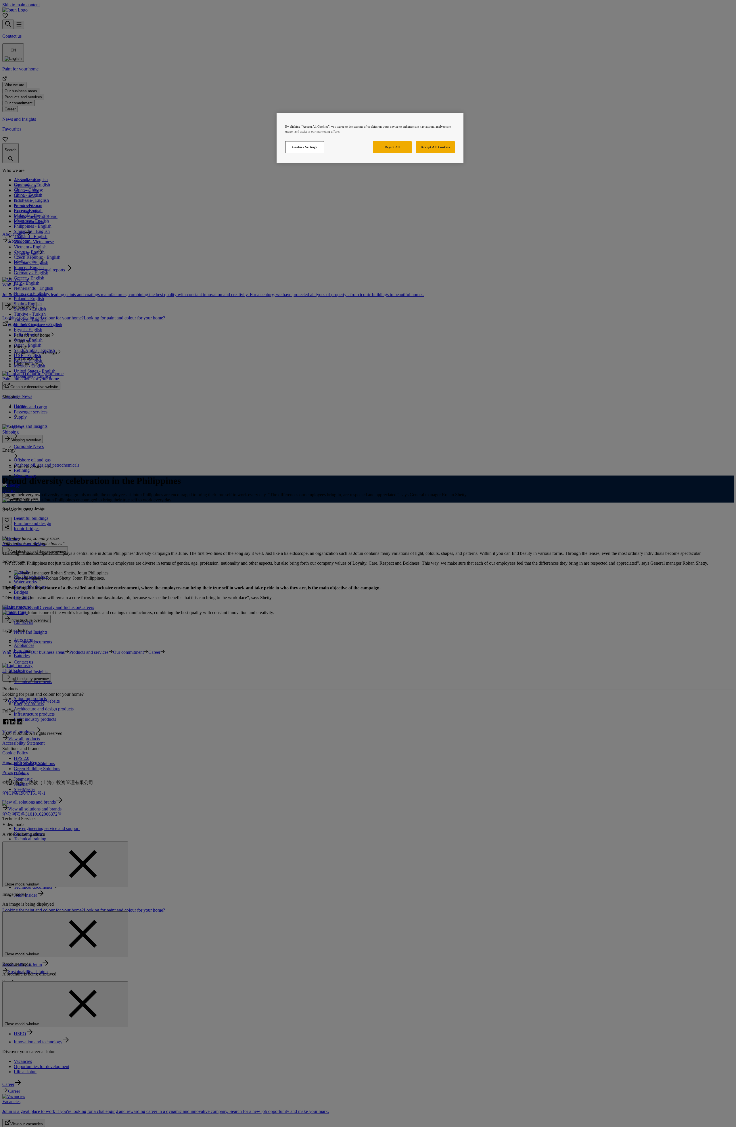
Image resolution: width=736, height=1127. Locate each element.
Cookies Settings (304, 147)
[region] (370, 138)
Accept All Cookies (435, 147)
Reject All (392, 147)
